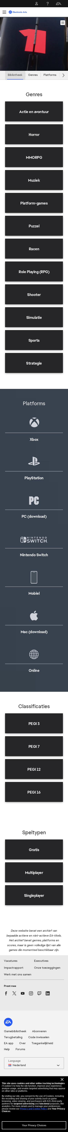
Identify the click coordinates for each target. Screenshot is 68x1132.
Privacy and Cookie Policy (33, 1109)
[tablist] (34, 75)
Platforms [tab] (50, 75)
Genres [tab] (33, 75)
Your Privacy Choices (34, 1125)
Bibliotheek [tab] (15, 75)
